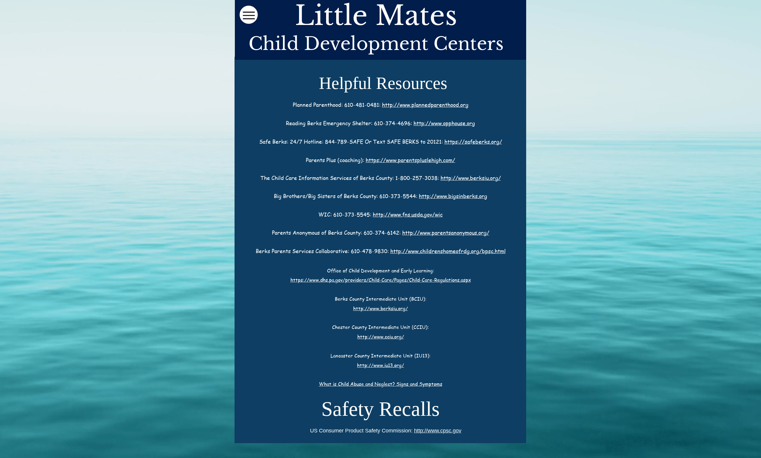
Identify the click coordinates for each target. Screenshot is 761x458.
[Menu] (249, 15)
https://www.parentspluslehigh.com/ (410, 160)
